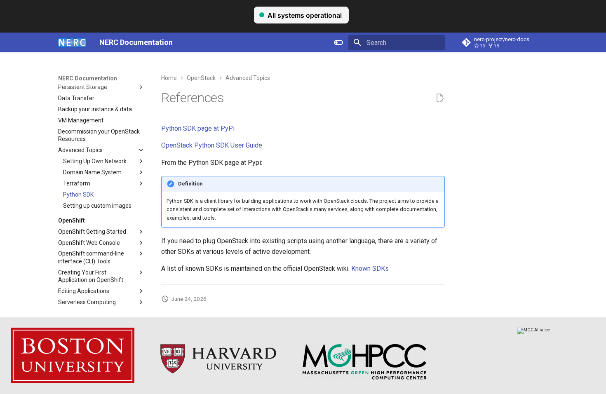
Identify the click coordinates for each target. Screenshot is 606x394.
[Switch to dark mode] (338, 42)
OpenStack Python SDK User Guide (211, 145)
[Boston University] (72, 381)
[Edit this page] (440, 98)
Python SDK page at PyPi (198, 128)
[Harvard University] (218, 378)
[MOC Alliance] (533, 330)
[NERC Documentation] (72, 42)
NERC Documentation (87, 78)
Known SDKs (370, 268)
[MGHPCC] (364, 378)
